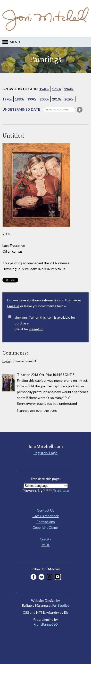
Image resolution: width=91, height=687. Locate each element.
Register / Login (45, 453)
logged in (35, 329)
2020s (69, 99)
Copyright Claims (45, 527)
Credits (45, 539)
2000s (44, 99)
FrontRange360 (46, 624)
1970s (7, 99)
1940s (44, 89)
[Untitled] (36, 230)
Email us (13, 306)
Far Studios (60, 605)
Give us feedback (46, 516)
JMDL (45, 545)
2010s (56, 99)
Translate (61, 490)
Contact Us (45, 510)
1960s (69, 89)
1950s (56, 89)
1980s (19, 99)
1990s (32, 99)
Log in (6, 361)
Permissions (45, 522)
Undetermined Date (21, 109)
